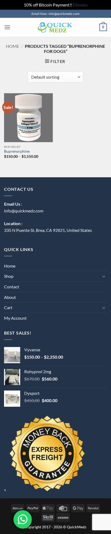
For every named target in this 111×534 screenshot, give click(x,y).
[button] (7, 27)
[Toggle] (103, 276)
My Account (15, 318)
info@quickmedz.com (23, 210)
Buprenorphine (17, 151)
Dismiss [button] (80, 4)
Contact (11, 286)
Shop (8, 276)
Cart (8, 307)
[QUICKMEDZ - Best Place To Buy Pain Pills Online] (55, 27)
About (10, 297)
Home (12, 46)
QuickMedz (76, 527)
